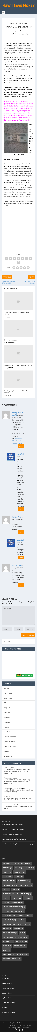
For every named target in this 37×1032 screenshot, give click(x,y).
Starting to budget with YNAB (12, 824)
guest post (17, 902)
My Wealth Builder (8, 1003)
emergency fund (10, 894)
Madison (7, 805)
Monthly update (9, 742)
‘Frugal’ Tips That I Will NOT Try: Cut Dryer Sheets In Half (17, 799)
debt (15, 889)
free (6, 898)
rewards (18, 928)
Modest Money (7, 993)
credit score (26, 885)
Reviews (29, 1025)
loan (21, 920)
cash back (19, 872)
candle (7, 872)
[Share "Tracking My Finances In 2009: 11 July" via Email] (30, 258)
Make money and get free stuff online (18, 365)
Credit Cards (8, 693)
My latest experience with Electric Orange (16, 313)
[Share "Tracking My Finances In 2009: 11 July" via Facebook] (7, 258)
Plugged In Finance (8, 1012)
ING (20, 915)
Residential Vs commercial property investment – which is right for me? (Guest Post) (17, 771)
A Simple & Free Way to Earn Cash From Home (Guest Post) (18, 791)
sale (22, 933)
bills (28, 864)
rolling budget (10, 933)
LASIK (29, 915)
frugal (28, 898)
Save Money (8, 756)
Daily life (7, 708)
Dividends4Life (7, 983)
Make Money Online (14, 1028)
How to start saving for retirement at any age (18, 844)
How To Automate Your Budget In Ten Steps (18, 807)
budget (6, 688)
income (19, 911)
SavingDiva (16, 517)
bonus (18, 868)
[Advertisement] (18, 225)
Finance (6, 778)
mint (27, 924)
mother (7, 928)
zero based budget (11, 959)
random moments (10, 746)
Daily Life (13, 1023)
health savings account (14, 907)
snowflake (21, 941)
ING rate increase (10, 340)
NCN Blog (5, 1007)
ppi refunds (17, 565)
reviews (6, 751)
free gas (16, 898)
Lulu (5, 768)
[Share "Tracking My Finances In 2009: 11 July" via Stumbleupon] (26, 258)
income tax (9, 915)
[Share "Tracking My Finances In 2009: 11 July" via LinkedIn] (22, 258)
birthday (7, 868)
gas (6, 902)
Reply (21, 446)
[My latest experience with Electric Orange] (18, 301)
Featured (7, 717)
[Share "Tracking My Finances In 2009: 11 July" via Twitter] (11, 258)
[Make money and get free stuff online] (18, 354)
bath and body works (12, 864)
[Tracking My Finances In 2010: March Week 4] (18, 379)
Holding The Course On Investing (13, 829)
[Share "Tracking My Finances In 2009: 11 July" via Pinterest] (19, 258)
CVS (5, 703)
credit (18, 877)
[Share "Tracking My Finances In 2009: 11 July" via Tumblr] (15, 258)
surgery (7, 946)
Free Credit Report (8, 988)
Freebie (6, 727)
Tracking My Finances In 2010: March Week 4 (17, 392)
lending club (9, 920)
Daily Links (7, 712)
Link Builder (8, 732)
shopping (22, 937)
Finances (7, 722)
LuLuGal (20, 454)
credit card (9, 881)
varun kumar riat (10, 788)
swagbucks (19, 946)
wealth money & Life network (15, 954)
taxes (6, 950)
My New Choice (7, 998)
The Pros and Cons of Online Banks (14, 839)
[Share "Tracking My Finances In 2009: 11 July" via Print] (19, 262)
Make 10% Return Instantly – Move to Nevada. (17, 441)
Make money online (10, 737)
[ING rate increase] (18, 328)
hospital (8, 911)
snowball (8, 941)
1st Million (5, 978)
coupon (7, 877)
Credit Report (8, 698)
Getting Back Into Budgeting (12, 834)
